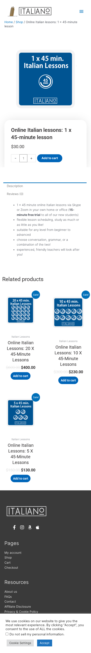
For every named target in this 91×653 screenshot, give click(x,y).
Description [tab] (15, 186)
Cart (7, 562)
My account (12, 552)
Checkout (11, 567)
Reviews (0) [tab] (15, 194)
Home (8, 22)
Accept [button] (44, 643)
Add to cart (50, 158)
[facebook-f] (15, 527)
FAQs (8, 596)
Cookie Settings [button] (20, 643)
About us (10, 591)
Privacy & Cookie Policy (21, 611)
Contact (10, 601)
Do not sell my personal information (36, 634)
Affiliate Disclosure (17, 606)
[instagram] (23, 527)
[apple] (38, 527)
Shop (19, 22)
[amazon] (31, 527)
